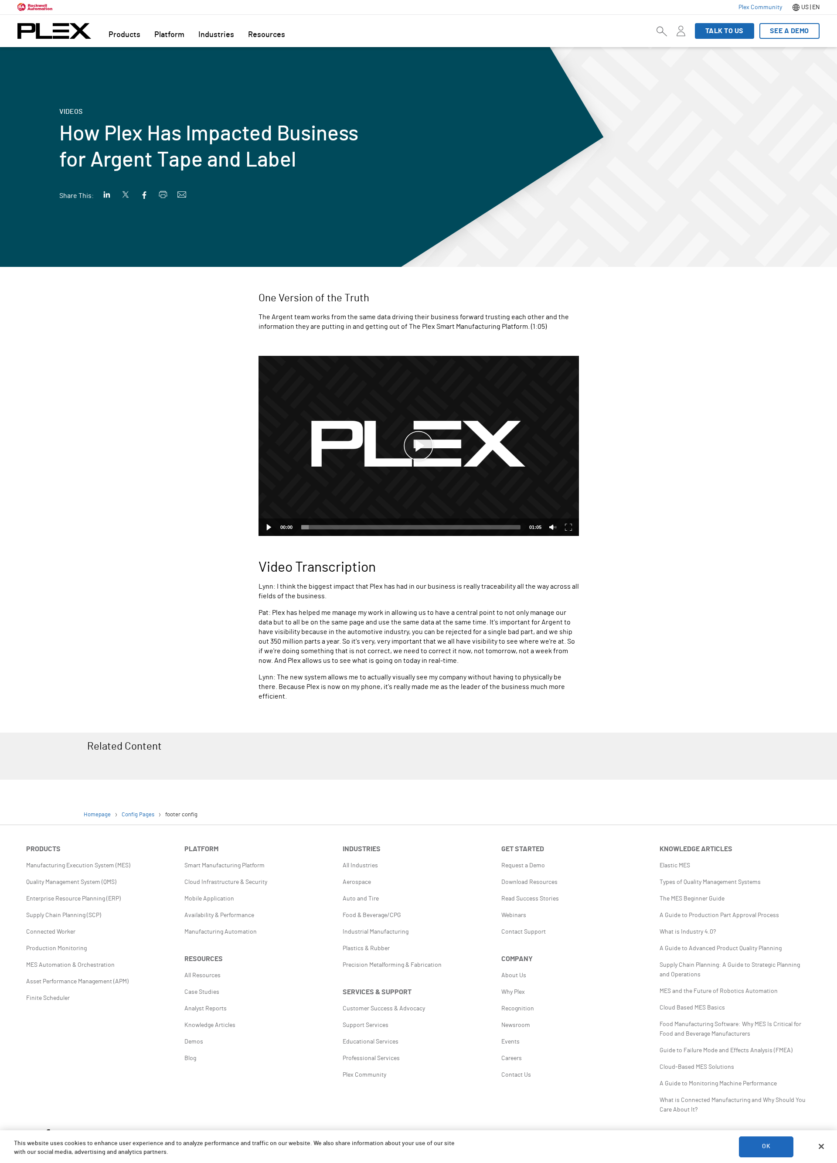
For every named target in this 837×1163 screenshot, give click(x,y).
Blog (190, 1058)
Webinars (513, 915)
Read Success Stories (530, 899)
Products (124, 35)
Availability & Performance (219, 915)
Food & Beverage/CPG (372, 915)
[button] (418, 446)
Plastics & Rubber (366, 948)
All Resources (202, 975)
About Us (513, 975)
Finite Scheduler (48, 998)
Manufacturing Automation (220, 932)
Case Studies (201, 992)
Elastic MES (675, 866)
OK (766, 1146)
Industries (216, 35)
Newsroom (515, 1025)
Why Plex (513, 992)
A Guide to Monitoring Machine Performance (718, 1084)
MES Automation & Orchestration (70, 965)
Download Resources (529, 882)
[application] (419, 446)
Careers (511, 1058)
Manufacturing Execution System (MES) (78, 866)
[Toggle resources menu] (681, 36)
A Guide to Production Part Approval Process (719, 915)
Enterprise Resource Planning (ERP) (73, 899)
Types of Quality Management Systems (710, 882)
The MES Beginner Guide (692, 899)
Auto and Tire (361, 899)
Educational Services (370, 1042)
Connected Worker (50, 932)
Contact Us (516, 1075)
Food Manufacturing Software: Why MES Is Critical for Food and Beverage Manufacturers (730, 1029)
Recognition (517, 1009)
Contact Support (523, 932)
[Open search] (662, 31)
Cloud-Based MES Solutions (697, 1067)
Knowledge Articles (209, 1025)
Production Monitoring (56, 948)
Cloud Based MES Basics (692, 1008)
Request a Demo (523, 866)
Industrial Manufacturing (375, 932)
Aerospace (357, 882)
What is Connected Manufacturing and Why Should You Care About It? (733, 1105)
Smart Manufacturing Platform (224, 866)
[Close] (821, 1146)
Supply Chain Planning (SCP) (63, 915)
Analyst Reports (205, 1009)
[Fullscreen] (568, 527)
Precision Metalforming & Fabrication (392, 965)
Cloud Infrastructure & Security (225, 882)
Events (510, 1042)
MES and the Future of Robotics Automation (719, 991)
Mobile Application (209, 899)
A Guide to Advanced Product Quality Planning (721, 948)
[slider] (411, 527)
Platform (169, 35)
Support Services (365, 1025)
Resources (266, 35)
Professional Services (371, 1058)
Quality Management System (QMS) (71, 882)
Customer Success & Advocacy (384, 1009)
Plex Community (364, 1075)
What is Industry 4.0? (688, 932)
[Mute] (552, 527)
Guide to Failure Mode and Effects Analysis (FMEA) (726, 1050)
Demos (193, 1042)
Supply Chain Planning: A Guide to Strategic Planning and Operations (730, 970)
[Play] (268, 527)
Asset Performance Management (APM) (77, 982)
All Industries (360, 866)
